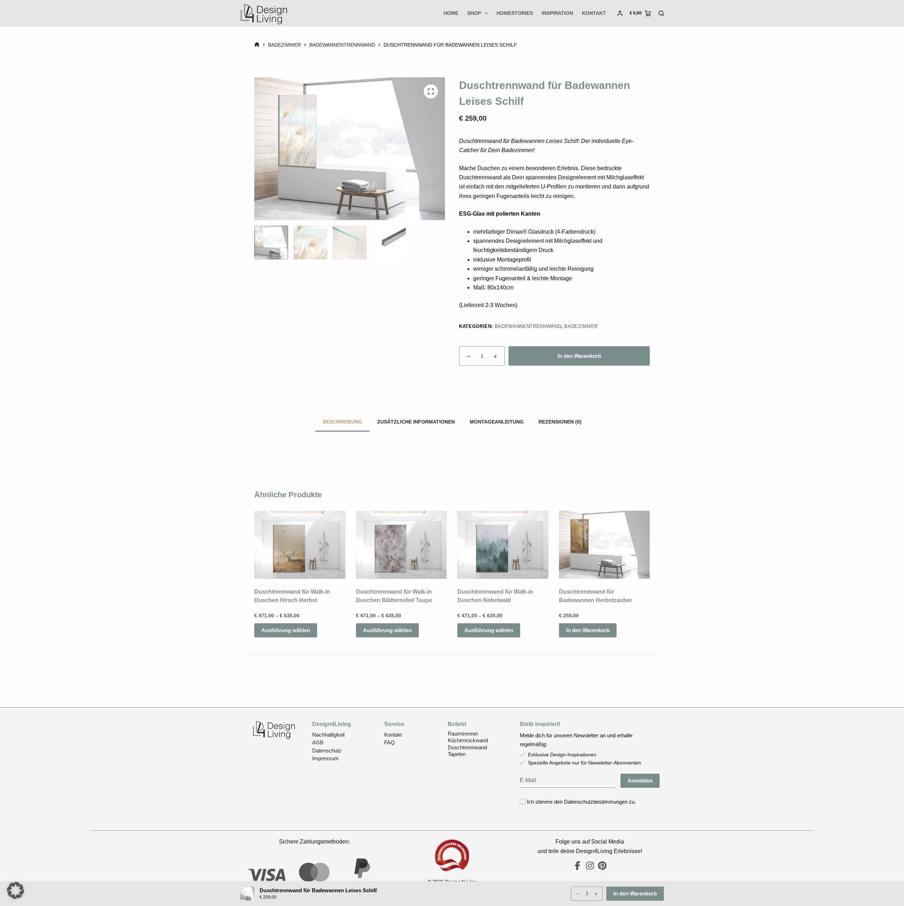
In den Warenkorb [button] (587, 630)
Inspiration (557, 13)
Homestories (514, 13)
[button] (15, 890)
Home (451, 13)
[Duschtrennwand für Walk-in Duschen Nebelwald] (502, 545)
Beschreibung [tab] (342, 422)
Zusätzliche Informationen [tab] (416, 422)
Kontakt (594, 13)
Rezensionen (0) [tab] (560, 422)
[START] (257, 45)
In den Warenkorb (579, 356)
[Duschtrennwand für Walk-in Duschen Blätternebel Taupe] (401, 545)
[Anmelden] (620, 13)
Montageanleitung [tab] (497, 422)
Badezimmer (581, 326)
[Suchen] (661, 13)
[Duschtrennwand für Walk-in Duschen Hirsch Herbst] (299, 545)
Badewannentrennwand (528, 326)
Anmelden (640, 781)
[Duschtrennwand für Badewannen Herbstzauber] (604, 545)
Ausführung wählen (285, 630)
